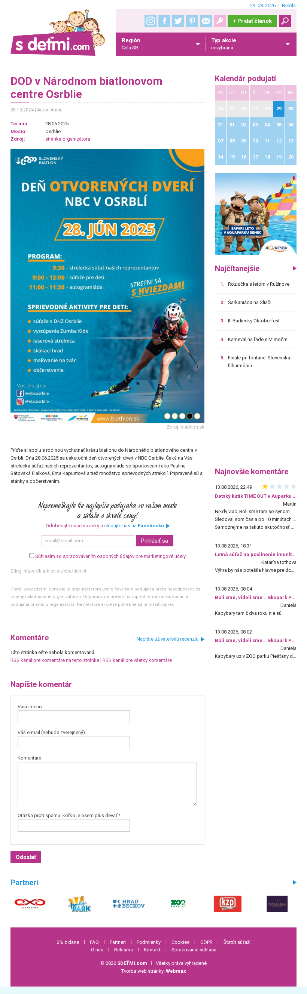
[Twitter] (178, 21)
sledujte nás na (134, 525)
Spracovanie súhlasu (193, 949)
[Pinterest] (192, 21)
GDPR (206, 942)
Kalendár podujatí (245, 78)
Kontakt (152, 949)
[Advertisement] (256, 420)
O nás (97, 949)
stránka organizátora (67, 139)
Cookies (180, 942)
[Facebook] (164, 21)
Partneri (118, 942)
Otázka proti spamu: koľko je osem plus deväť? (69, 815)
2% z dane (68, 942)
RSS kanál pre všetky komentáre (137, 660)
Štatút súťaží (237, 942)
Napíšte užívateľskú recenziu (167, 639)
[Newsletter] (206, 21)
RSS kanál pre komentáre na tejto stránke (54, 660)
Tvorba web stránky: (153, 971)
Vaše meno (30, 706)
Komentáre (29, 758)
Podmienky (149, 942)
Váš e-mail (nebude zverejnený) (51, 732)
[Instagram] (150, 21)
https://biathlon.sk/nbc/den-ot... (57, 571)
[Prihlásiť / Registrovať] (220, 21)
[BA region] (256, 214)
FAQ (94, 942)
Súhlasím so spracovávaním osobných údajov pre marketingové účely (110, 556)
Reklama (123, 949)
